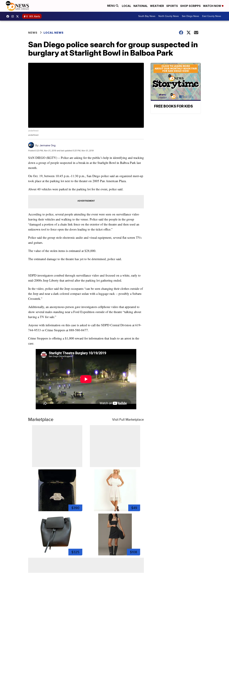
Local (126, 6)
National (140, 6)
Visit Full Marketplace (128, 419)
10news (18, 16)
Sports (172, 6)
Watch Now (212, 6)
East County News (211, 16)
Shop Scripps (190, 6)
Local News (54, 32)
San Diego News (190, 16)
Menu (111, 5)
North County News (168, 16)
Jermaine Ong (47, 145)
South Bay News (146, 16)
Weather (157, 6)
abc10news (8, 16)
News (32, 32)
